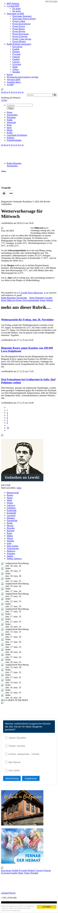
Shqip (15, 67)
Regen (19, 300)
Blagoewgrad (13, 492)
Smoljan (10, 541)
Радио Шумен (19, 41)
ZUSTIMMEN (47, 907)
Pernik (10, 523)
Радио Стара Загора (21, 39)
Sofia (9, 543)
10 (8, 428)
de (5, 92)
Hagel (3, 300)
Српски (16, 62)
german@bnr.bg (8, 893)
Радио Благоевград (21, 24)
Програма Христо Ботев (24, 18)
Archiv (4, 100)
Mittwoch (11, 300)
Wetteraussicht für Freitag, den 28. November (27, 319)
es (12, 92)
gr (16, 92)
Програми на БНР (15, 13)
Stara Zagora (12, 546)
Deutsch (16, 51)
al (18, 92)
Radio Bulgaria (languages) (19, 44)
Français (16, 56)
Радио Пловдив (19, 36)
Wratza (10, 503)
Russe (9, 533)
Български (17, 46)
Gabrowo (11, 505)
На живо (16, 8)
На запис (16, 11)
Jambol (10, 556)
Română (16, 72)
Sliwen (10, 538)
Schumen (11, 553)
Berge (32, 298)
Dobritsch (11, 508)
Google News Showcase (32, 292)
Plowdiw (11, 528)
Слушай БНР (13, 6)
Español (16, 59)
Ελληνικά (16, 64)
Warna (10, 497)
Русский (16, 54)
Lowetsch (11, 515)
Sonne (42, 300)
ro (23, 92)
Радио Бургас (18, 26)
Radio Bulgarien (14, 163)
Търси (10, 108)
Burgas (10, 495)
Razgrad (10, 530)
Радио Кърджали (20, 34)
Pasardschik (12, 520)
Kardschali (11, 510)
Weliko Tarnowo (14, 558)
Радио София (18, 21)
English (15, 49)
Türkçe (15, 69)
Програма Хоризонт (22, 16)
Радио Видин (18, 31)
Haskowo (11, 551)
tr (20, 92)
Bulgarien (39, 298)
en (2, 92)
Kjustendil (11, 513)
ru (7, 92)
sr (14, 92)
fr (9, 92)
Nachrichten (12, 166)
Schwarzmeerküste (31, 300)
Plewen (10, 525)
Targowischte (13, 548)
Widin (9, 500)
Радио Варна (18, 29)
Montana (11, 518)
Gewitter (48, 298)
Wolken (49, 300)
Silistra (10, 536)
